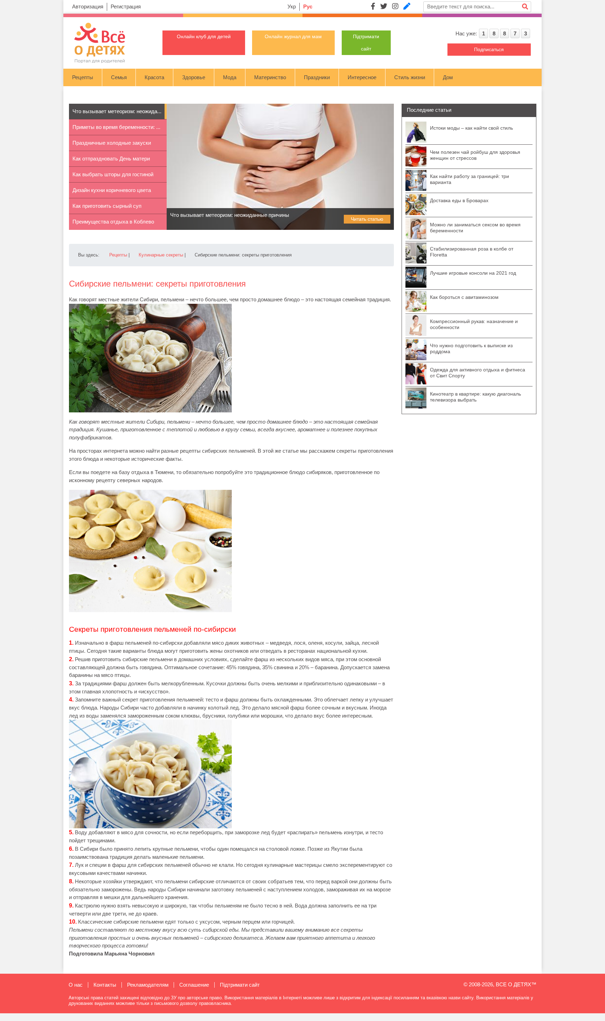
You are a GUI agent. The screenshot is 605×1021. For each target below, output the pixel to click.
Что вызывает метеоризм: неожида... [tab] (116, 111)
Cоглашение (194, 985)
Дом (448, 77)
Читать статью (367, 219)
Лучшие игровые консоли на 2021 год (473, 273)
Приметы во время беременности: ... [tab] (116, 127)
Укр (291, 6)
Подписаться (489, 49)
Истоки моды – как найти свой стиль (471, 128)
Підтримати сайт (240, 985)
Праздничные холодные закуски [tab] (111, 143)
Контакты (104, 985)
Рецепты (82, 77)
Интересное (362, 77)
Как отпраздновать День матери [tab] (111, 159)
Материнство (270, 77)
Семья (119, 77)
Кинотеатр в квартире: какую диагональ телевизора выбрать (475, 397)
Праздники (317, 77)
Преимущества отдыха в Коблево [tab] (113, 222)
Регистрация (126, 6)
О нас (76, 985)
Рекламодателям (147, 985)
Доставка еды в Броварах (459, 200)
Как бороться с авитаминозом (464, 297)
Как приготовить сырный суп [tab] (106, 206)
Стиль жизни (409, 77)
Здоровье (193, 77)
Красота (154, 77)
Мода (229, 77)
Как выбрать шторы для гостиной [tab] (112, 174)
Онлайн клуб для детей (204, 36)
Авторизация (87, 6)
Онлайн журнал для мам (293, 36)
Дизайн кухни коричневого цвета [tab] (111, 190)
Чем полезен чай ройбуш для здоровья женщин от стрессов (475, 155)
